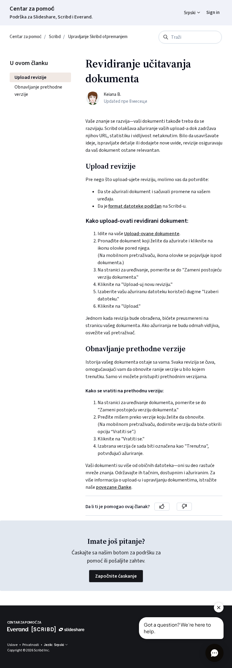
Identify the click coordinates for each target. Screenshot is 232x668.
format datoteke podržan (135, 206)
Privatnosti (31, 644)
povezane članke (113, 487)
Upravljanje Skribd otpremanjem (97, 37)
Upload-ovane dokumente (151, 233)
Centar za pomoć (32, 9)
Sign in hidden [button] (208, 8)
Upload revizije (30, 77)
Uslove (12, 644)
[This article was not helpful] (184, 507)
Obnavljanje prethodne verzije (38, 91)
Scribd (55, 37)
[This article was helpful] (161, 507)
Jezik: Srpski (54, 644)
